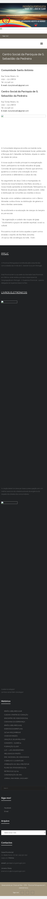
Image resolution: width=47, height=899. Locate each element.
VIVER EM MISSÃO (11, 736)
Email (6, 811)
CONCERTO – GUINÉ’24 (12, 743)
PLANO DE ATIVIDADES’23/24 (15, 768)
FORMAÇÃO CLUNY (11, 746)
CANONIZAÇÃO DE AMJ (13, 775)
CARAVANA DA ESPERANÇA (14, 722)
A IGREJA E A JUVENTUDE (14, 761)
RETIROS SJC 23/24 (11, 771)
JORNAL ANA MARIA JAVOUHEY (16, 778)
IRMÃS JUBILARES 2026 (13, 711)
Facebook (7, 808)
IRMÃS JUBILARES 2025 (13, 725)
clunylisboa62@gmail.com (18, 85)
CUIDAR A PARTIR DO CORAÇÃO (16, 715)
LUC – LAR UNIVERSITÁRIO (14, 750)
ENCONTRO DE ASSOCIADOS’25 (16, 718)
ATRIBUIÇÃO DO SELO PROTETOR (16, 764)
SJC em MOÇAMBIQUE (12, 732)
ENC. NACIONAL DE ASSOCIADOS (16, 757)
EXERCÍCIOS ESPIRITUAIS (13, 729)
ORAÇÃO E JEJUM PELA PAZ (14, 739)
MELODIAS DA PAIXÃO (12, 753)
